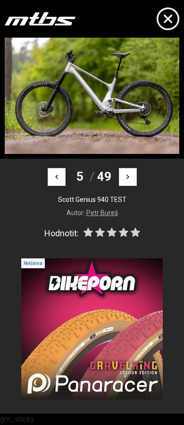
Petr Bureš (102, 213)
